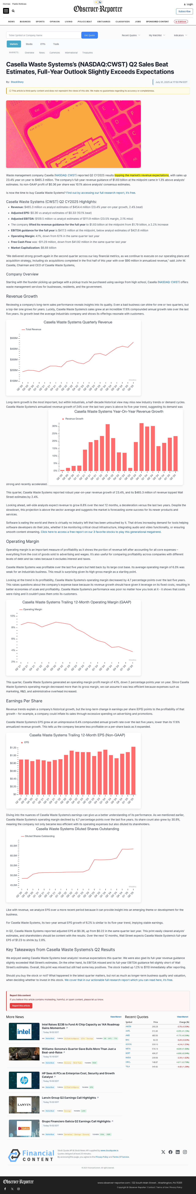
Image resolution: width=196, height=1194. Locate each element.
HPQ (91, 1087)
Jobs (138, 21)
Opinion (55, 21)
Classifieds (123, 21)
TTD (115, 1038)
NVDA (128, 1057)
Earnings (90, 1038)
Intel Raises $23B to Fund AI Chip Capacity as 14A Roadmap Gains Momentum (80, 1026)
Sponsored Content (157, 21)
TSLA (128, 1066)
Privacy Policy (102, 1156)
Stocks (29, 44)
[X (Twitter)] (163, 1155)
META (128, 1048)
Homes (6, 3)
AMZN (128, 1026)
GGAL (102, 1134)
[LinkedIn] (178, 1155)
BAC (127, 1039)
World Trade (77, 1063)
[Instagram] (185, 1155)
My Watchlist (155, 35)
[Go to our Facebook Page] (5, 1189)
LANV (84, 1111)
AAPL (128, 1031)
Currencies (55, 52)
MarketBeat (50, 1038)
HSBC (109, 1134)
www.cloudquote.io (109, 1150)
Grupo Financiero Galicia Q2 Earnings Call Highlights (77, 1121)
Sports (40, 21)
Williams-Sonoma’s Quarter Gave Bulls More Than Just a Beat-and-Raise (79, 1050)
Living (69, 21)
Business (25, 21)
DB (105, 1038)
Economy (67, 1063)
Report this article (21, 1005)
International (71, 52)
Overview (29, 52)
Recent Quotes (129, 35)
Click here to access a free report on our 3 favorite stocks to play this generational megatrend (101, 531)
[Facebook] (170, 1155)
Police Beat (85, 21)
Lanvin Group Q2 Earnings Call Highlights (70, 1097)
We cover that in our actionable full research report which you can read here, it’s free (118, 980)
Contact (151, 1187)
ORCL (128, 1062)
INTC (110, 1038)
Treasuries (87, 52)
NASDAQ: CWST (65, 175)
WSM (94, 1063)
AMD (128, 1035)
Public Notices (19, 3)
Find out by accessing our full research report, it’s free (100, 192)
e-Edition (181, 21)
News (11, 21)
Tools (56, 44)
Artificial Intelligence (71, 1038)
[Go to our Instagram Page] (18, 1189)
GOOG (129, 1044)
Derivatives (68, 1134)
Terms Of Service (121, 1156)
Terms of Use (162, 1187)
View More (115, 1016)
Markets (14, 44)
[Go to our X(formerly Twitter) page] (12, 1189)
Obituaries (103, 21)
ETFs (42, 44)
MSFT (128, 1053)
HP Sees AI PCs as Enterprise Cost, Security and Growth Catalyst (78, 1075)
